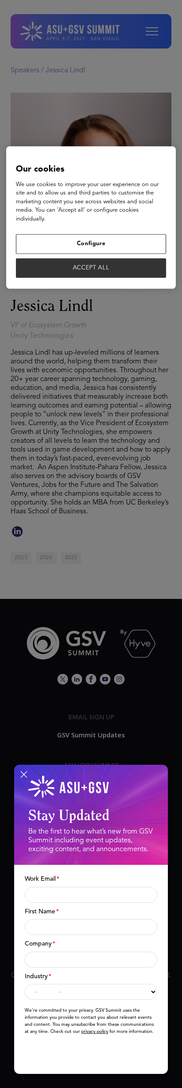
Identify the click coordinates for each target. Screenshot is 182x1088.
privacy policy (94, 1031)
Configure (91, 244)
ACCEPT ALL (91, 267)
